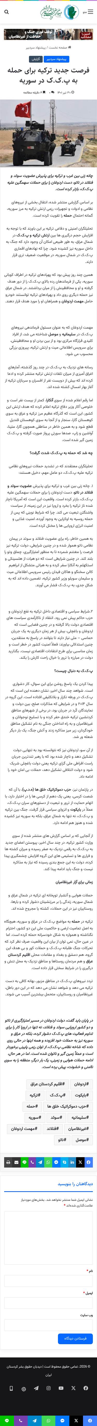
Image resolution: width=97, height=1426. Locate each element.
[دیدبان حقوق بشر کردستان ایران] (59, 12)
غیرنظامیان (77, 1129)
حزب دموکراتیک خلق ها (66, 1106)
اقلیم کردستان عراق (46, 1084)
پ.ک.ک (56, 1095)
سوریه (34, 1118)
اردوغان (80, 1084)
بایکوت (80, 1095)
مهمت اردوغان (23, 1129)
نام (90, 1271)
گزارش (36, 59)
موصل (81, 1140)
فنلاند (51, 1129)
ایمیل (88, 1293)
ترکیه (34, 1095)
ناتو (61, 1140)
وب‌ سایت (86, 1315)
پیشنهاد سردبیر (36, 47)
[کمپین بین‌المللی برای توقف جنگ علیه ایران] (48, 34)
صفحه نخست (58, 47)
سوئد (55, 1118)
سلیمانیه (79, 1118)
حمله (31, 1106)
